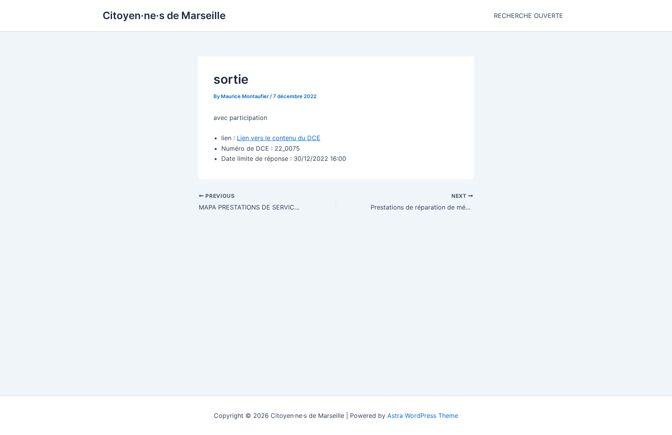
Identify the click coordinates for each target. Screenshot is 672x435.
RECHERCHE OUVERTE (528, 15)
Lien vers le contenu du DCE (278, 138)
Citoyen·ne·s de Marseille (164, 15)
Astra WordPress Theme (422, 415)
